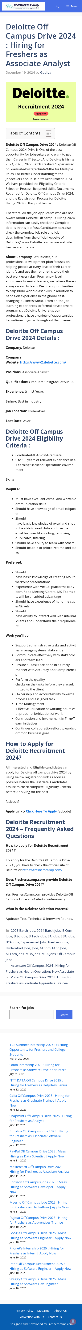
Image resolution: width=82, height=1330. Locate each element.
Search (64, 1015)
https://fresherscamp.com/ (42, 870)
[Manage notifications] (73, 1322)
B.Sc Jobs (20, 936)
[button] (57, 6)
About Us (61, 1310)
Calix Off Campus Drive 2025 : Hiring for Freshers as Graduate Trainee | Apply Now (40, 1100)
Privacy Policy (24, 1310)
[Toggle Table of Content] (46, 133)
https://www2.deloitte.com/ (43, 362)
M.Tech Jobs (15, 954)
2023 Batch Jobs (23, 930)
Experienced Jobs (34, 942)
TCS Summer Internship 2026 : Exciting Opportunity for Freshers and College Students (39, 1049)
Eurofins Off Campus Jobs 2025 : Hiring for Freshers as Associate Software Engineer (39, 1136)
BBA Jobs (67, 936)
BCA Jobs (12, 942)
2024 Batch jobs (49, 930)
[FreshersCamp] (23, 6)
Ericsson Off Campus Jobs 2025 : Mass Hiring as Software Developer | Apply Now (38, 1187)
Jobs (35, 948)
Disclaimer (44, 1310)
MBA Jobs (33, 954)
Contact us (55, 1317)
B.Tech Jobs (37, 936)
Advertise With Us (32, 1317)
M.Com (45, 948)
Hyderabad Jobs (18, 948)
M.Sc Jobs (59, 948)
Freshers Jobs (58, 942)
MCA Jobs (49, 954)
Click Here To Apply (41, 811)
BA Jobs (53, 936)
